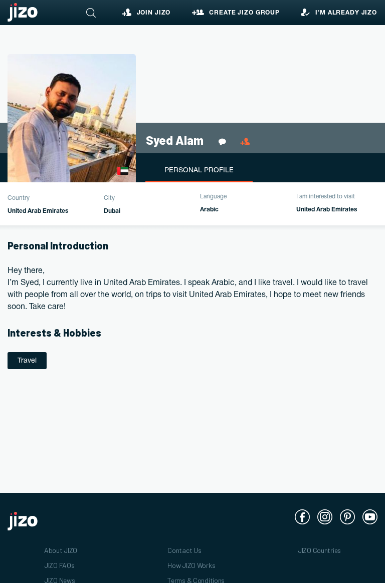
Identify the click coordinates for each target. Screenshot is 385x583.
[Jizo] (23, 12)
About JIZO (60, 550)
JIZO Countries (319, 550)
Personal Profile (199, 170)
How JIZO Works (191, 565)
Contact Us (184, 550)
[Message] (224, 142)
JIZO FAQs (59, 565)
